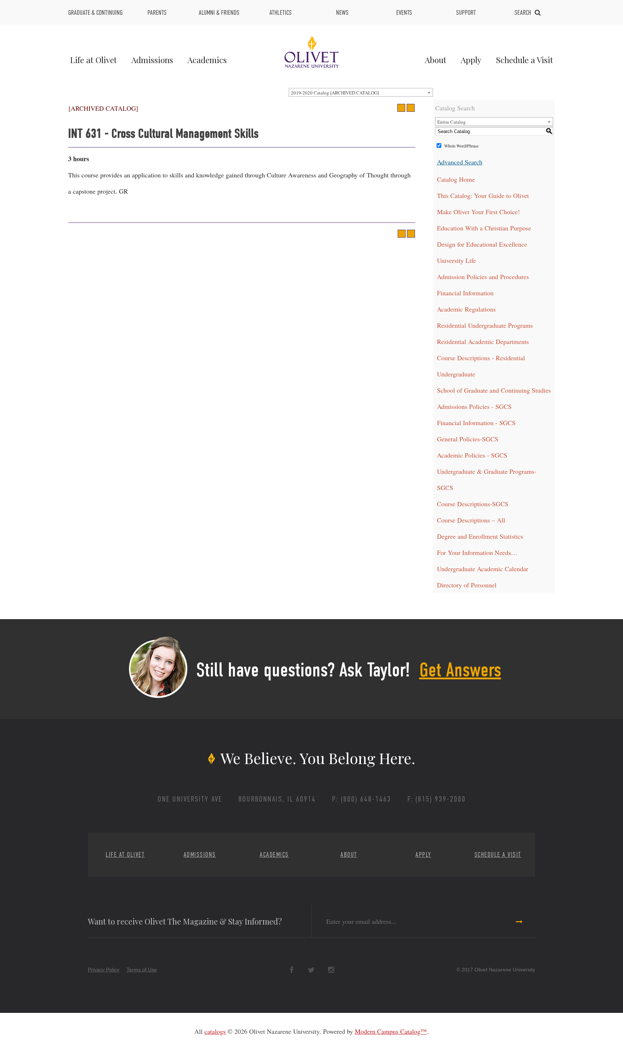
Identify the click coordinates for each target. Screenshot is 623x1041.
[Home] (311, 51)
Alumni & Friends (219, 13)
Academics (207, 59)
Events (404, 13)
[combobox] (361, 92)
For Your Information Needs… (477, 552)
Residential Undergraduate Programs (485, 325)
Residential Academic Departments (483, 341)
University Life (456, 260)
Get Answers (460, 669)
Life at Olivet (93, 59)
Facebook (291, 970)
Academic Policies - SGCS (472, 455)
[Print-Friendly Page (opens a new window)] (401, 108)
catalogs (215, 1031)
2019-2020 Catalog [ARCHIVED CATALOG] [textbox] (335, 92)
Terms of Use (142, 969)
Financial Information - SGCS (476, 422)
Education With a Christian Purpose (484, 228)
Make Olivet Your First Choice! (478, 211)
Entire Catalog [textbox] (451, 122)
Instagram (331, 970)
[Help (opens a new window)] (411, 108)
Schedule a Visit (524, 59)
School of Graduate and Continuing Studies (494, 390)
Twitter (311, 970)
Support (466, 13)
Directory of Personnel (466, 585)
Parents (157, 13)
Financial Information (465, 292)
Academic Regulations (466, 309)
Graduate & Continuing (95, 13)
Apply (471, 59)
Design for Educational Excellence (482, 244)
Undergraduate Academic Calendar (482, 568)
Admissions (152, 59)
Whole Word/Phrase (461, 146)
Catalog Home (456, 179)
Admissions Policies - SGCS (474, 406)
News (342, 13)
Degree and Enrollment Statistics (480, 536)
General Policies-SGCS (467, 439)
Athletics (280, 13)
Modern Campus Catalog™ (391, 1031)
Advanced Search (459, 162)
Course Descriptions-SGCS (472, 503)
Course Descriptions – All (471, 520)
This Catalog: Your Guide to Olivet (483, 195)
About (435, 59)
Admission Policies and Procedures (483, 276)
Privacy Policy (103, 969)
